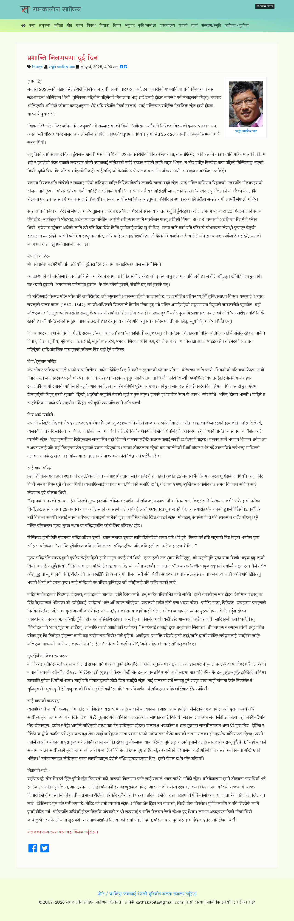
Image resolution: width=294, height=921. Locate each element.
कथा (32, 25)
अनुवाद (130, 25)
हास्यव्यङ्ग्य (167, 25)
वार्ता (194, 25)
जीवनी (183, 25)
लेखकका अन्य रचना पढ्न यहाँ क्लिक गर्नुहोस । (62, 832)
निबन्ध (91, 25)
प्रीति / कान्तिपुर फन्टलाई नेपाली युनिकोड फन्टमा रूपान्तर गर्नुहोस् (147, 894)
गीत (69, 25)
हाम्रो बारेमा (195, 902)
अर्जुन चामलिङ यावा (62, 66)
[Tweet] (125, 66)
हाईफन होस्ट (245, 902)
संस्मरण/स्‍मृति (211, 25)
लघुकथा (44, 25)
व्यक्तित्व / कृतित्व (237, 25)
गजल (79, 25)
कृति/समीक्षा (147, 25)
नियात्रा (104, 25)
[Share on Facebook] (121, 66)
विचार (117, 25)
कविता (58, 25)
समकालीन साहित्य (57, 9)
